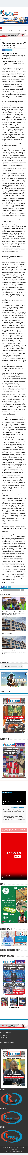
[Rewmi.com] (9, 12)
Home (2, 30)
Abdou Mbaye (6, 590)
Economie (6, 30)
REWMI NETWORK (21, 1152)
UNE (22, 590)
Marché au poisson (15, 590)
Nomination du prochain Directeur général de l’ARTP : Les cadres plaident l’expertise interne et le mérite (14, 652)
